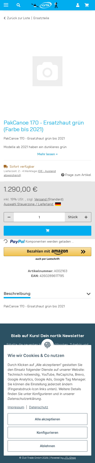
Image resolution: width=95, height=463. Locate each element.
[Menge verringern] (9, 217)
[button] (18, 5)
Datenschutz (38, 407)
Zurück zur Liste (18, 18)
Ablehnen (47, 446)
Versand (41, 199)
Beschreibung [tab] (17, 293)
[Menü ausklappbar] (6, 3)
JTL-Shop (70, 457)
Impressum (16, 407)
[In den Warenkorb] (7, 24)
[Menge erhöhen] (86, 217)
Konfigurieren (47, 432)
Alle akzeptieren (47, 419)
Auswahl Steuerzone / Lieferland (29, 204)
